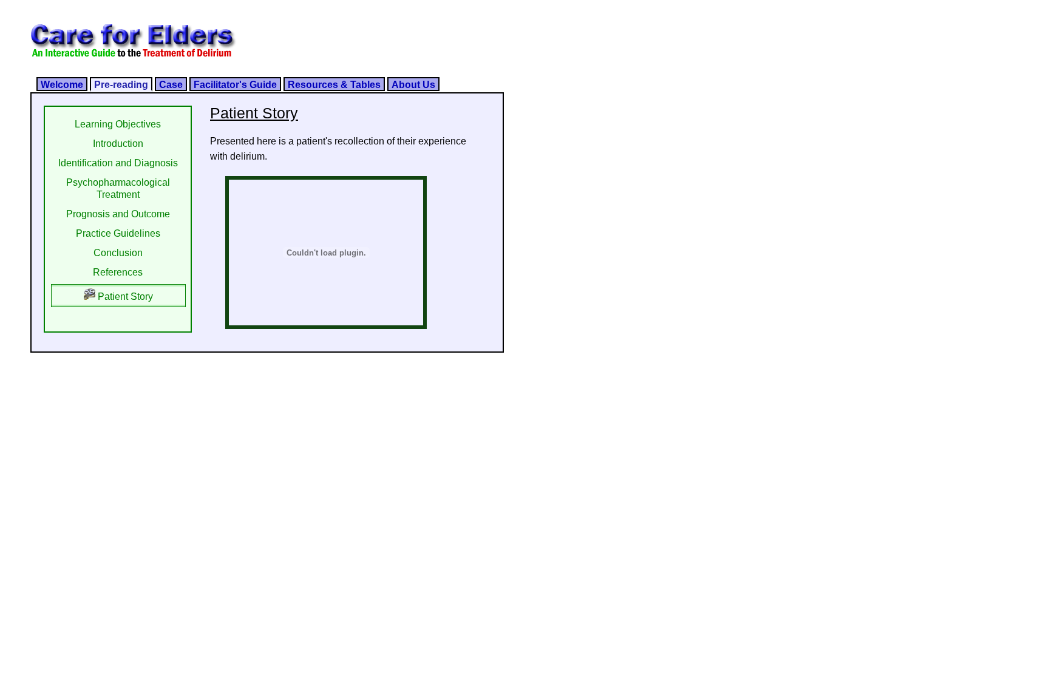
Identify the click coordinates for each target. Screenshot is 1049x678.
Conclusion (118, 253)
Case (171, 85)
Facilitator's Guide (235, 85)
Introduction (118, 143)
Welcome (62, 85)
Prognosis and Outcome (118, 214)
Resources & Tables (334, 85)
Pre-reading (121, 85)
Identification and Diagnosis (118, 163)
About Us (413, 85)
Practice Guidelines (118, 233)
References (118, 272)
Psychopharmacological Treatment (118, 188)
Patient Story (124, 296)
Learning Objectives (118, 124)
